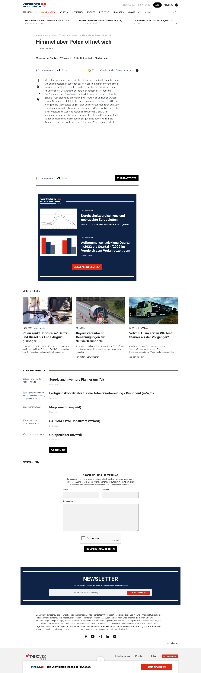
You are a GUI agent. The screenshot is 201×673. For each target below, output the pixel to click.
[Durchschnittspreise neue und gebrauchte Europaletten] (58, 219)
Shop (140, 5)
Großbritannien (52, 94)
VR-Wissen (118, 12)
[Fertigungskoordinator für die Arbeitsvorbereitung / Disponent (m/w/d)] (34, 395)
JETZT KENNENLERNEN (87, 266)
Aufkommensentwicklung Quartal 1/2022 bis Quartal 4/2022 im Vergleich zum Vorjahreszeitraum (105, 247)
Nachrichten (47, 12)
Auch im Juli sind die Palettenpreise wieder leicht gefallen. (105, 224)
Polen (81, 104)
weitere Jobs (58, 449)
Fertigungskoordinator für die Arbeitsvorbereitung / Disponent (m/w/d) (101, 393)
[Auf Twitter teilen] (38, 87)
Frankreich (92, 97)
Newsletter (129, 5)
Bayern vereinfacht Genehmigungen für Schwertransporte (90, 337)
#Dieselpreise (39, 328)
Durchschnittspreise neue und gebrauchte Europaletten (103, 218)
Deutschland (67, 90)
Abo (157, 5)
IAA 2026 (63, 12)
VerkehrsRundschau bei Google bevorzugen (113, 70)
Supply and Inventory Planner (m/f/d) (76, 379)
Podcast (104, 12)
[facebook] (86, 636)
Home (39, 35)
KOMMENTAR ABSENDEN (100, 548)
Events (91, 12)
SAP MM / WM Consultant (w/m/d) (74, 421)
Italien (105, 97)
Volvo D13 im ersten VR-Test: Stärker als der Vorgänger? (151, 335)
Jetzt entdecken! (157, 666)
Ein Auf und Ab (87, 255)
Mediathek (77, 12)
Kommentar (68, 501)
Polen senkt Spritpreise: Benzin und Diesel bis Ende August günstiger (46, 337)
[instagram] (100, 636)
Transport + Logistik (69, 35)
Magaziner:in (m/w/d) (65, 407)
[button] (100, 659)
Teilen (64, 70)
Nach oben (171, 643)
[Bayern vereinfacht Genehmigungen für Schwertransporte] (100, 310)
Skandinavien (71, 94)
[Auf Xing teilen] (38, 99)
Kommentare (47, 70)
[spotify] (114, 636)
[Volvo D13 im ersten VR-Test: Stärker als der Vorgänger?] (153, 310)
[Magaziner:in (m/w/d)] (33, 407)
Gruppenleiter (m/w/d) (65, 435)
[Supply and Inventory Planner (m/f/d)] (34, 380)
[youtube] (92, 636)
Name (105, 490)
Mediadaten (122, 656)
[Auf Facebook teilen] (38, 80)
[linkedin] (107, 636)
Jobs (147, 5)
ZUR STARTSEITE (126, 178)
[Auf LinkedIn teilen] (38, 93)
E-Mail (65, 490)
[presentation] (176, 23)
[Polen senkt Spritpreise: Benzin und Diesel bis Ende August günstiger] (47, 310)
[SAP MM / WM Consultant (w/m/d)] (34, 422)
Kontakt (140, 656)
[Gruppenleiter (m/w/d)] (33, 434)
